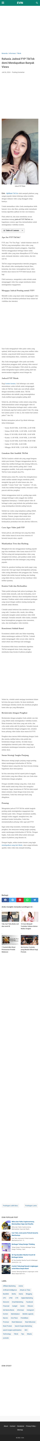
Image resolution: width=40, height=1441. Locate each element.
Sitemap (20, 1430)
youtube (6, 1338)
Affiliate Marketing (9, 1286)
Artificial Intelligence (10, 1290)
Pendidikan (24, 1318)
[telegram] (34, 900)
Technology (7, 1334)
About (6, 1426)
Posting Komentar (18, 72)
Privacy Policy (31, 1426)
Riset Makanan (17, 1322)
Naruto (5, 1318)
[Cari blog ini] (37, 3)
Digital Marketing (27, 1298)
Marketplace (15, 1314)
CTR (16, 1298)
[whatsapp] (27, 900)
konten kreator (10, 383)
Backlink (6, 1294)
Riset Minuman (30, 1322)
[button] (13, 230)
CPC (4, 1298)
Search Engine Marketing (23, 1326)
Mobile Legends (28, 1314)
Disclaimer (20, 1426)
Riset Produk (7, 1326)
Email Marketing (17, 1302)
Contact (12, 1426)
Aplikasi (9, 193)
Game (22, 1306)
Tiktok (16, 1334)
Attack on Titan (25, 1290)
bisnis (21, 1294)
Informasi (20, 1310)
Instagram (30, 1310)
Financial (6, 1306)
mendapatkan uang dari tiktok (12, 845)
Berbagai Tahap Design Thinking (23, 1244)
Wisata (29, 1334)
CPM (10, 1298)
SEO (26, 1330)
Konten (5, 1314)
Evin (20, 2)
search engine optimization (12, 1330)
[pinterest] (20, 900)
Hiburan (30, 1306)
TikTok (15, 193)
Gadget (14, 1306)
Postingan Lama (31, 1206)
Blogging (29, 1294)
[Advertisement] (20, 29)
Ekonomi (6, 1302)
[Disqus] (20, 1165)
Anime (21, 1286)
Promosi (6, 1322)
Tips (22, 1334)
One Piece (14, 1318)
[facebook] (5, 900)
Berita (14, 1294)
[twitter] (12, 900)
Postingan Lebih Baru (10, 1206)
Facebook (29, 1302)
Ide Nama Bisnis (8, 1310)
